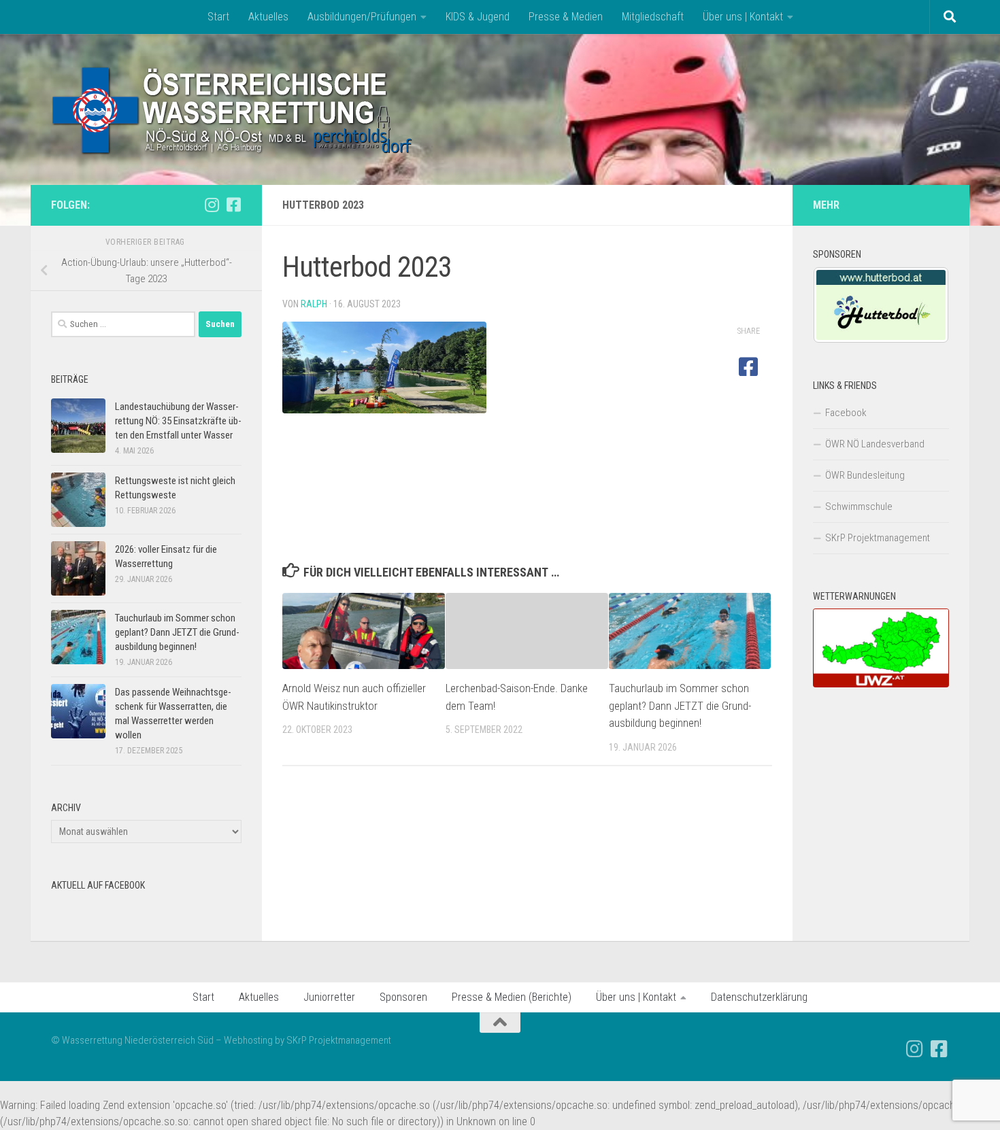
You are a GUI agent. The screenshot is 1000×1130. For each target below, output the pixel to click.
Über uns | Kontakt (743, 16)
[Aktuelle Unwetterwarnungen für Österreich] (881, 684)
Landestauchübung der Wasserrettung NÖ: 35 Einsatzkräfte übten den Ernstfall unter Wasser (178, 420)
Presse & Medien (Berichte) (511, 997)
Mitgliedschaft (653, 16)
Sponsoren (403, 997)
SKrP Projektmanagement (877, 538)
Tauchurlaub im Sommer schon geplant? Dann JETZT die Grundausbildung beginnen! (680, 705)
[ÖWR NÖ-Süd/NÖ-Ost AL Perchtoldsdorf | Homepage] (233, 109)
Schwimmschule (859, 506)
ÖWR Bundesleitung (865, 475)
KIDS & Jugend (478, 16)
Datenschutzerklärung (759, 997)
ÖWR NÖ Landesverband (874, 444)
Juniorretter (329, 997)
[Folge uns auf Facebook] (233, 204)
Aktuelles (268, 16)
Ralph (314, 303)
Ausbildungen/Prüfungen (361, 16)
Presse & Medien (566, 16)
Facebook (846, 413)
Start (218, 16)
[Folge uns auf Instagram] (211, 204)
